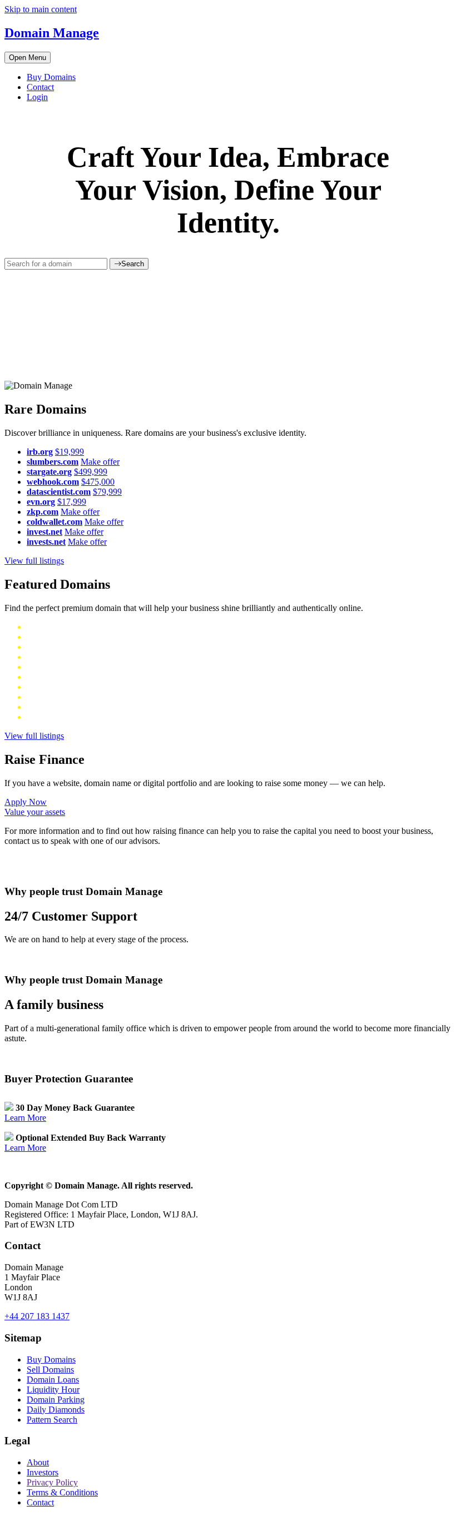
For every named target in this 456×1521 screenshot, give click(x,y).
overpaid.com (51, 697)
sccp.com (43, 687)
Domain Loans (53, 1379)
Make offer (100, 461)
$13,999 (70, 627)
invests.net (46, 541)
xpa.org (40, 627)
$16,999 (68, 717)
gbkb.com (44, 677)
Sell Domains (50, 1369)
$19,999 (69, 451)
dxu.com (42, 647)
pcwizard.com (51, 707)
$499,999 (90, 471)
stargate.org (49, 471)
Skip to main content (40, 9)
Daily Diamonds (56, 1409)
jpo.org (39, 717)
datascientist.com (59, 491)
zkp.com (42, 511)
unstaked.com (51, 637)
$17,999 (71, 501)
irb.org (40, 451)
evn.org (41, 501)
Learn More (25, 1117)
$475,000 (98, 481)
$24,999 (92, 707)
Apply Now (25, 802)
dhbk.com (44, 667)
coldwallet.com (54, 521)
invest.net (44, 531)
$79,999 (107, 491)
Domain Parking (56, 1399)
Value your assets (34, 812)
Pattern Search (52, 1419)
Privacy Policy (52, 1482)
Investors (42, 1472)
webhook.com (53, 481)
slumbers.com (52, 461)
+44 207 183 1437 (37, 1316)
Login (37, 97)
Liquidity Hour (53, 1389)
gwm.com (44, 657)
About (38, 1462)
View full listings (34, 560)
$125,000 (78, 687)
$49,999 (74, 647)
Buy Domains (51, 77)
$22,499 (91, 697)
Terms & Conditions (62, 1492)
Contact (40, 87)
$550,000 (80, 657)
